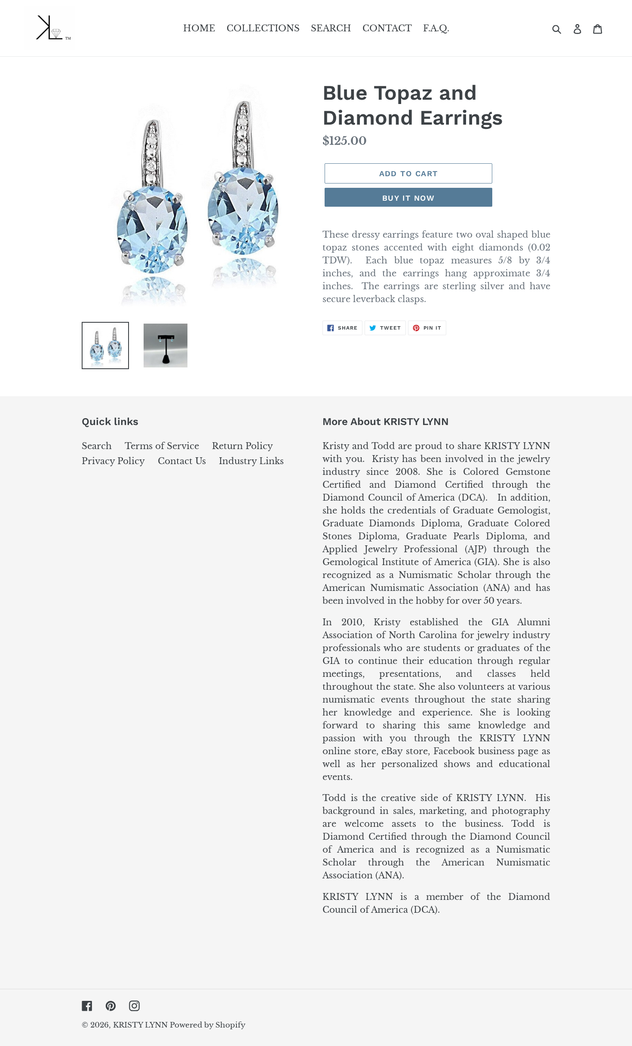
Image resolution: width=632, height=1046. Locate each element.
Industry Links (251, 461)
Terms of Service (162, 446)
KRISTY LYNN (141, 1025)
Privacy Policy (113, 461)
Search (97, 446)
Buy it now (408, 197)
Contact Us (182, 461)
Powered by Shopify (207, 1025)
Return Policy (242, 446)
